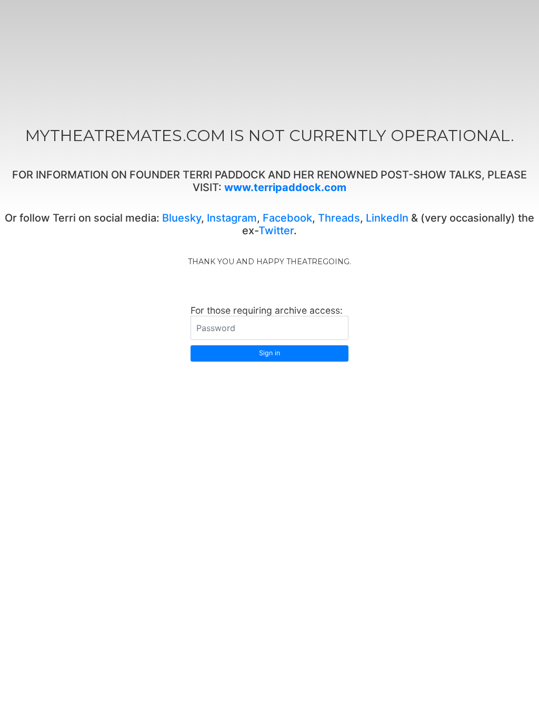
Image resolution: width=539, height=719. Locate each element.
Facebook (287, 218)
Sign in (269, 353)
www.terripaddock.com (285, 187)
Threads (339, 218)
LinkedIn (387, 218)
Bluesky (181, 218)
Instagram (232, 218)
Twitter (276, 230)
